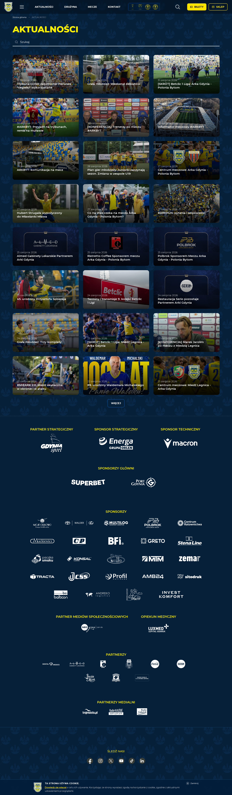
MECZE (92, 6)
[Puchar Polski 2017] (140, 7)
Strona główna (19, 17)
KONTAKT (114, 6)
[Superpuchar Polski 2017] (147, 7)
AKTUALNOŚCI (44, 6)
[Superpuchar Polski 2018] (155, 7)
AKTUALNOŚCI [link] (39, 17)
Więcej (116, 403)
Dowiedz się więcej (55, 787)
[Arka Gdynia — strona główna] (8, 7)
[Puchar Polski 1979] (132, 7)
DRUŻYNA (70, 6)
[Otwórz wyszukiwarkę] (177, 7)
